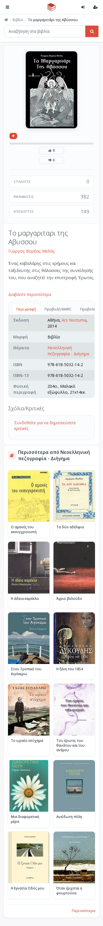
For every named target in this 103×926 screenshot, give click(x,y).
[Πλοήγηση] (7, 7)
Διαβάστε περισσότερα (29, 294)
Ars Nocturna (74, 320)
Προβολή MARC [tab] (58, 309)
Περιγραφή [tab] (26, 309)
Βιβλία (18, 20)
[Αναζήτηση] (91, 31)
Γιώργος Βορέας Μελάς (31, 251)
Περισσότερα (83, 910)
